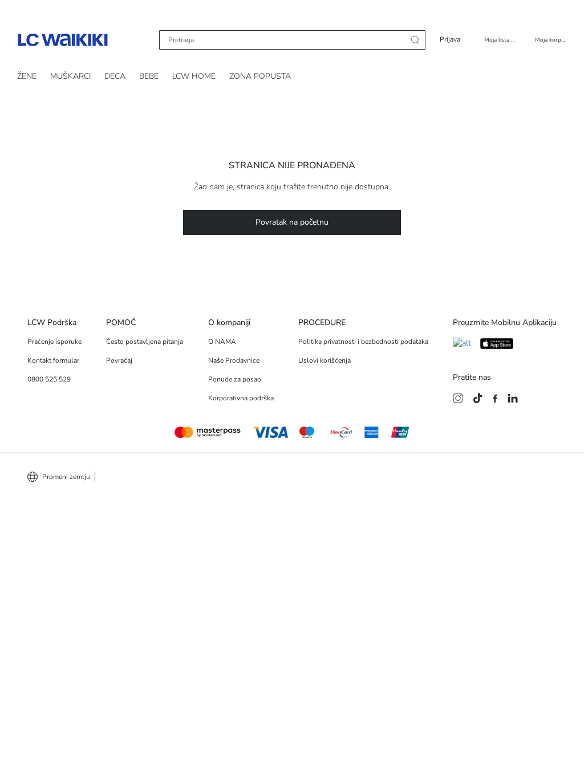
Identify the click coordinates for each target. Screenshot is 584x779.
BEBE (149, 76)
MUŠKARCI (70, 76)
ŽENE (26, 76)
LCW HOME (194, 76)
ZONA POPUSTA (260, 76)
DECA (114, 76)
